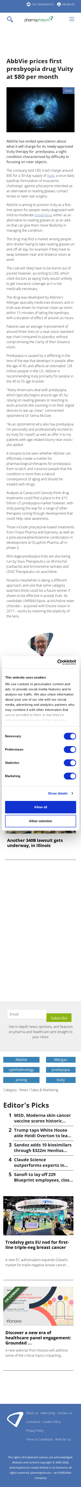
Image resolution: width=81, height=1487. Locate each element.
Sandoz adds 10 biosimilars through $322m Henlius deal (42, 1150)
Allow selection (40, 821)
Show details (58, 793)
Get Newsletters (43, 4)
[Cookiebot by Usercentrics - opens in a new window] (57, 662)
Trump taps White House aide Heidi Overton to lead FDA (42, 1135)
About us (32, 1413)
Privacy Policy (35, 1430)
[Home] (39, 19)
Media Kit (68, 4)
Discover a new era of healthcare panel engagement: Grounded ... (38, 1338)
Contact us (64, 1413)
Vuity (50, 175)
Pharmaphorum (15, 1419)
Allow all (40, 807)
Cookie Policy (51, 1422)
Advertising (47, 1413)
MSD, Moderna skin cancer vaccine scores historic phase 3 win (42, 1120)
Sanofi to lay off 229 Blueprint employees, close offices (43, 1180)
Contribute (33, 1422)
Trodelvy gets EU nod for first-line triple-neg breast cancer (37, 1245)
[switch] (70, 749)
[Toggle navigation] (11, 19)
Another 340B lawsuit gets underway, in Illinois (35, 843)
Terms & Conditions (39, 1439)
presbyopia (43, 215)
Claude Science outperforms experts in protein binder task (39, 1165)
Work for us (63, 1439)
